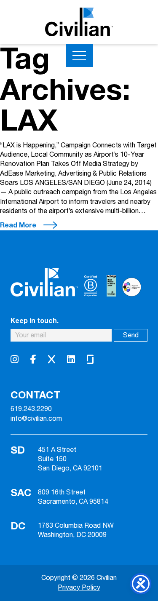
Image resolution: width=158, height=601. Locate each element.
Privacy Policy (79, 587)
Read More (18, 225)
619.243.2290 (31, 409)
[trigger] (79, 55)
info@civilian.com (36, 419)
